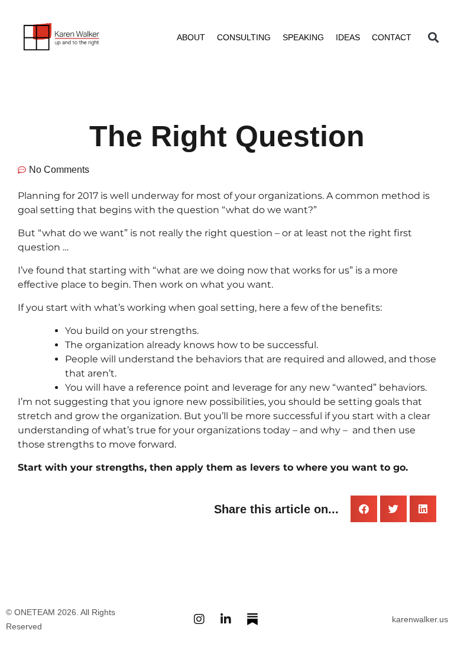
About (191, 37)
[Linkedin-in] (226, 619)
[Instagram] (199, 619)
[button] (433, 37)
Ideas (348, 37)
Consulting (244, 37)
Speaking (303, 37)
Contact (391, 37)
